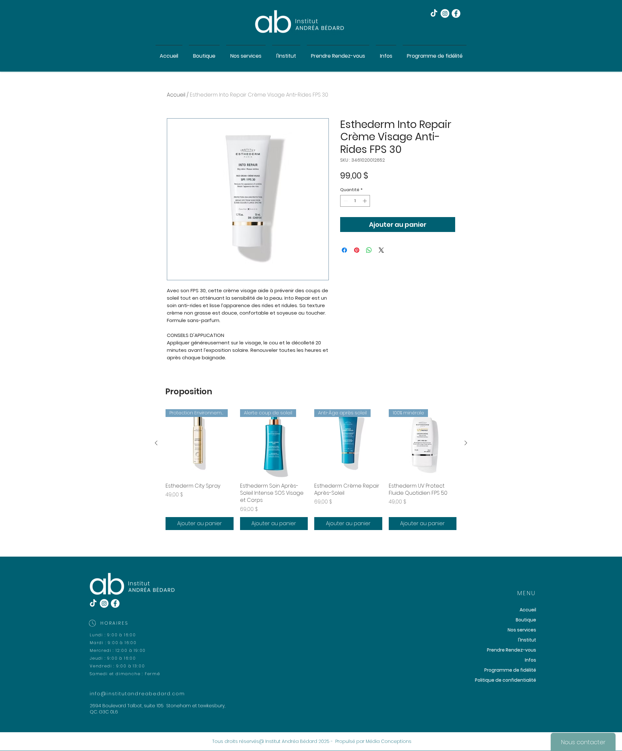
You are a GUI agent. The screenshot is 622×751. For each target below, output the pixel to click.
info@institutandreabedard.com (137, 693)
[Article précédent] (156, 443)
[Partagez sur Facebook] (344, 250)
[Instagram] (445, 13)
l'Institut (527, 640)
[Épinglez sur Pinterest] (357, 250)
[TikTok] (434, 13)
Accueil (176, 94)
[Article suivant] (466, 443)
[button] (246, 53)
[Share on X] (381, 250)
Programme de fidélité (510, 670)
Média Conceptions (388, 741)
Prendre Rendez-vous (511, 650)
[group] (311, 469)
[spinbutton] (355, 200)
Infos (530, 660)
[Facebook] (456, 13)
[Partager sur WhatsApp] (369, 250)
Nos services (522, 630)
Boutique (526, 620)
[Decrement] (345, 200)
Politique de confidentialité (505, 680)
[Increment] (365, 200)
